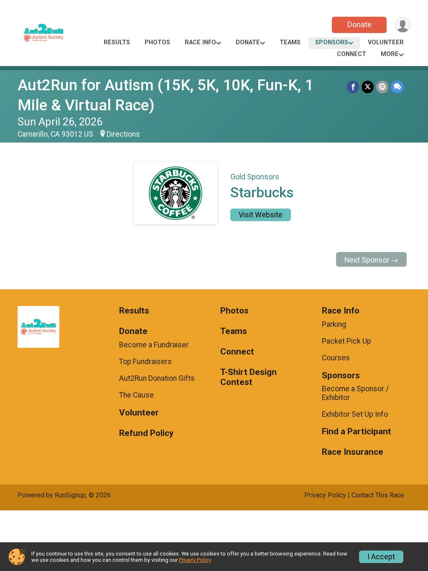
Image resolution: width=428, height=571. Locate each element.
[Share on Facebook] (353, 87)
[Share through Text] (397, 87)
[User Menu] (402, 25)
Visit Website (261, 215)
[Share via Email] (382, 87)
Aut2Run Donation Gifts (157, 378)
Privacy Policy (325, 495)
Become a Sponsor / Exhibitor (355, 393)
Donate (359, 24)
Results (117, 42)
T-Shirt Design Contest (248, 377)
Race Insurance (352, 452)
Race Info (200, 42)
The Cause (136, 395)
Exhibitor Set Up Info (355, 414)
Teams (290, 42)
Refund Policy (146, 433)
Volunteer (386, 42)
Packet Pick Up (346, 341)
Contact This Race (378, 495)
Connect (351, 54)
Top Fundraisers (145, 361)
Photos (157, 42)
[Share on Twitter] (368, 87)
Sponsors (331, 42)
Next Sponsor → (371, 260)
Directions (123, 134)
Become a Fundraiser (154, 345)
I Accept (381, 557)
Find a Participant (356, 431)
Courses (336, 358)
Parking (334, 324)
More (390, 54)
